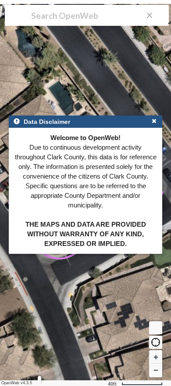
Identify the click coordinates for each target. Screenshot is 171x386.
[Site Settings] (39, 380)
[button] (155, 342)
